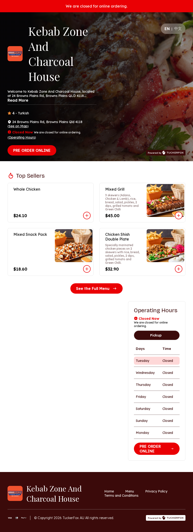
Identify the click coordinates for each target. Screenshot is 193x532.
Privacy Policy (156, 491)
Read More (18, 100)
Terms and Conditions (121, 495)
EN (167, 28)
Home (109, 491)
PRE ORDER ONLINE (32, 150)
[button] (51, 202)
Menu (129, 491)
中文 (178, 28)
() (18, 126)
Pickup (156, 335)
